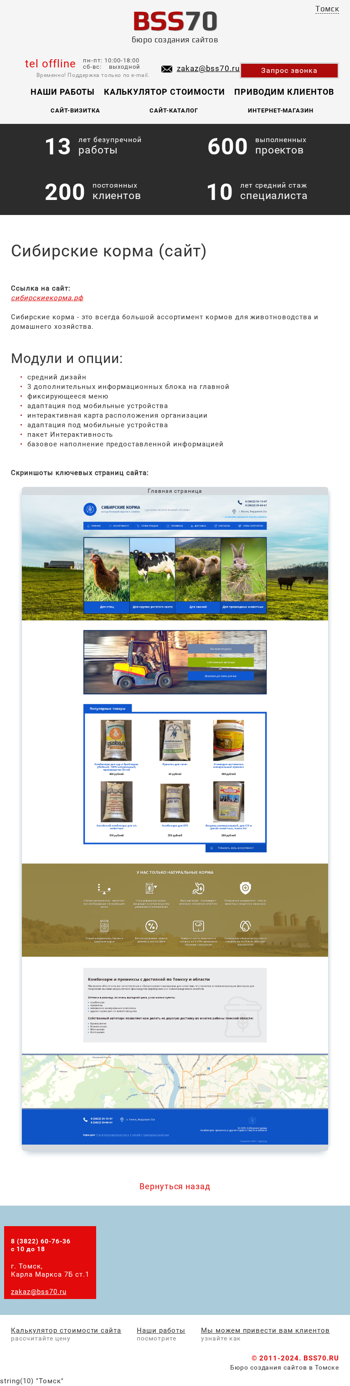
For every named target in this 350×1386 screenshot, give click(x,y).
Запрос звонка (289, 70)
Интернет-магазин (281, 110)
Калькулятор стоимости (164, 92)
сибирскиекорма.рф (47, 298)
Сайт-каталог (173, 110)
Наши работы (63, 92)
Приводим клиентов (284, 92)
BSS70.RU (321, 1358)
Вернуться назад (175, 1186)
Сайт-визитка (75, 110)
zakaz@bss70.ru (208, 68)
